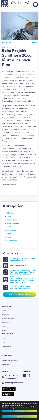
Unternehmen (8, 334)
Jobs (3, 342)
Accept (19, 416)
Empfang (5, 327)
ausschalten (19, 411)
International (12, 241)
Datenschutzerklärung (10, 360)
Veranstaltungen (8, 319)
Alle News (6, 43)
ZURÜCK (33, 43)
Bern (9, 227)
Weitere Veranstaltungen (19, 294)
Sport (9, 234)
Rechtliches (7, 356)
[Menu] (35, 4)
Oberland (10, 213)
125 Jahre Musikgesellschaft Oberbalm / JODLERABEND (21, 287)
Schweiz (10, 237)
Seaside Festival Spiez (18, 265)
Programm (5, 315)
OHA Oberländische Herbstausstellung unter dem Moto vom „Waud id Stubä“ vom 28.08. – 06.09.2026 (22, 280)
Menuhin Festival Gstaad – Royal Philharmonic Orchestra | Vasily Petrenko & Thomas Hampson (22, 272)
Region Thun (12, 220)
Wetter (4, 331)
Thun (9, 216)
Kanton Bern (12, 230)
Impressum (6, 364)
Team (4, 338)
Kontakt (4, 350)
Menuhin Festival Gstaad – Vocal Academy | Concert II (22, 259)
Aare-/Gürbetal (13, 223)
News (4, 311)
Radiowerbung (7, 323)
